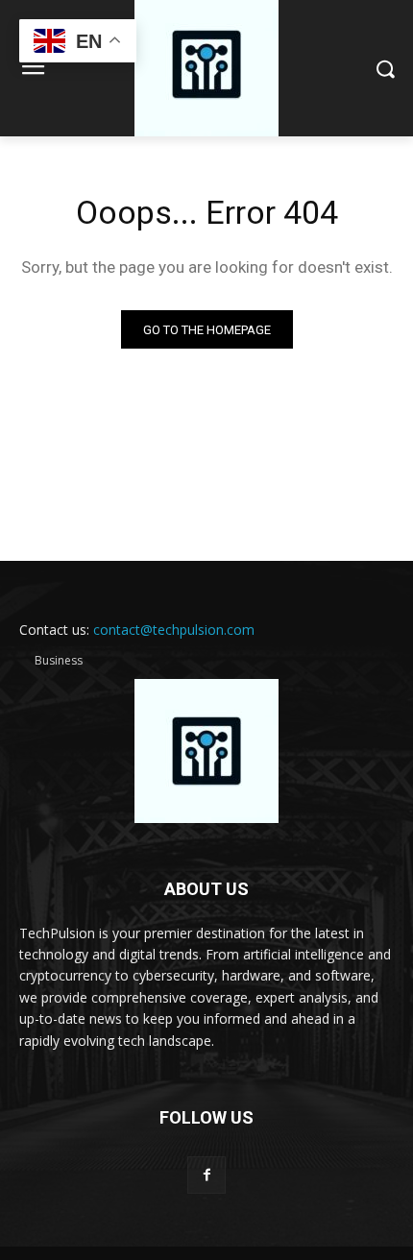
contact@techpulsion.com (174, 629)
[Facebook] (206, 1175)
